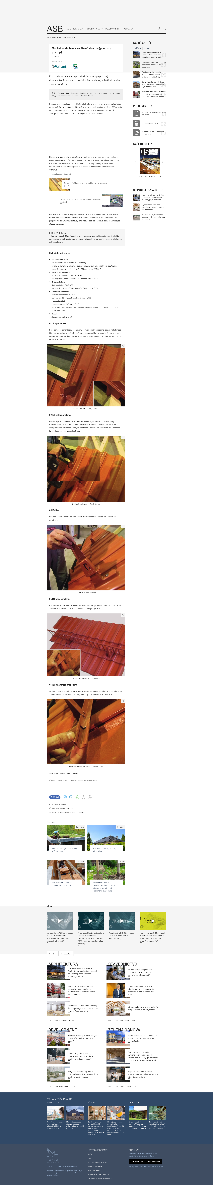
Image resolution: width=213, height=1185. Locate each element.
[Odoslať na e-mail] (83, 797)
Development (112, 28)
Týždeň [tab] (138, 48)
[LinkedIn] (71, 797)
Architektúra (74, 28)
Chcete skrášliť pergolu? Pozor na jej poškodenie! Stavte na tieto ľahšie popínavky (137, 1125)
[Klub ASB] (160, 29)
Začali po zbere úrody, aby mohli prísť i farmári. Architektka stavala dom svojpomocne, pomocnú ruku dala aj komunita (96, 1128)
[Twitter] (65, 797)
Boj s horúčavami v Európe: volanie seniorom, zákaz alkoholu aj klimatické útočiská (143, 1074)
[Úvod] (55, 28)
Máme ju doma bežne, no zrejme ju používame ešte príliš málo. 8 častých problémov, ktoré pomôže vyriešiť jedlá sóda (115, 1128)
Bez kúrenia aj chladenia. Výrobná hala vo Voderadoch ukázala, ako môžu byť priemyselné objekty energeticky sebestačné (153, 74)
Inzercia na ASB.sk (95, 1166)
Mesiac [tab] (147, 48)
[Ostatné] (137, 29)
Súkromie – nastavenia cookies (100, 1178)
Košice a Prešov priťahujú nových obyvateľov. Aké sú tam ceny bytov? (82, 1038)
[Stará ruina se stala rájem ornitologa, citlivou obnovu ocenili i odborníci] (75, 1113)
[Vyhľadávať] (164, 29)
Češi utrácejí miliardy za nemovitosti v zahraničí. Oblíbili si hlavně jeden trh (55, 1125)
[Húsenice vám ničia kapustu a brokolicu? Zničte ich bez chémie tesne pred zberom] (157, 1113)
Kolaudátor (66, 954)
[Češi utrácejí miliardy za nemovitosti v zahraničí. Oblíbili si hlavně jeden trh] (55, 1113)
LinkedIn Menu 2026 (150, 123)
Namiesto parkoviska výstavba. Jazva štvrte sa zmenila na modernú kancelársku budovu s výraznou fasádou (154, 94)
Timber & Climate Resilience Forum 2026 (153, 133)
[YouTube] (77, 797)
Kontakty (91, 1158)
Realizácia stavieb (59, 804)
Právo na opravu (94, 1170)
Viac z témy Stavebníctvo (119, 1020)
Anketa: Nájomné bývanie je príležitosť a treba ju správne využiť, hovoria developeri (80, 1056)
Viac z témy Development (59, 1086)
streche (60, 104)
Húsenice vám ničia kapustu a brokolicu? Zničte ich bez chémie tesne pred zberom (157, 1125)
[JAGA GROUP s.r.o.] (53, 1155)
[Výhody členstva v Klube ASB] (53, 94)
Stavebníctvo (93, 28)
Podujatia (140, 106)
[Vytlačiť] (90, 797)
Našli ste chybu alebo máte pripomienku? (68, 812)
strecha (70, 808)
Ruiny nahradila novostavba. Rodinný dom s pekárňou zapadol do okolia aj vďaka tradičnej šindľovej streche (153, 54)
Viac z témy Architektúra (59, 1020)
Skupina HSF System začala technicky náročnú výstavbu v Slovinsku (153, 216)
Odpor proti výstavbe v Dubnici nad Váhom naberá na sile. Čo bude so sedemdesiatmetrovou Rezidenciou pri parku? (154, 64)
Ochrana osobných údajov (98, 1174)
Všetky (52, 954)
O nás (90, 1154)
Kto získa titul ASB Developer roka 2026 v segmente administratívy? (121, 935)
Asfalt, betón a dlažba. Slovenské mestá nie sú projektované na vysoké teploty (142, 1038)
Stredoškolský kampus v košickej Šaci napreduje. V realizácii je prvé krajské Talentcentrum (83, 1008)
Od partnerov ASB (145, 189)
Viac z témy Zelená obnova (119, 1086)
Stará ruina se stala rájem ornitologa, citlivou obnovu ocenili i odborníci (75, 1125)
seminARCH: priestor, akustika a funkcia (154, 113)
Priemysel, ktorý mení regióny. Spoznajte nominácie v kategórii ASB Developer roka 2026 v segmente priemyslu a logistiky (91, 938)
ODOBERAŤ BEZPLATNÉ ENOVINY (145, 1161)
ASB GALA (128, 28)
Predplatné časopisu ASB (97, 1162)
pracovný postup (58, 808)
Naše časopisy (142, 144)
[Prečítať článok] (60, 921)
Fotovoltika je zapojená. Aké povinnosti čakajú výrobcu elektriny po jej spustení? (140, 972)
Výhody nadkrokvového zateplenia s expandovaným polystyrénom (153, 207)
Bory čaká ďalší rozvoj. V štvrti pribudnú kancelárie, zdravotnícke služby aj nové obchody (83, 1074)
